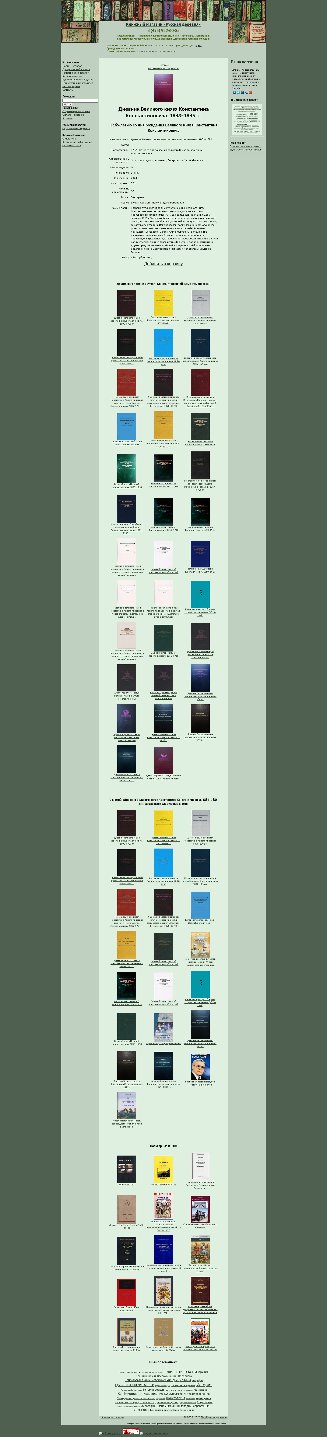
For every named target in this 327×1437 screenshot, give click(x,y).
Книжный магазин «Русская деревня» (163, 24)
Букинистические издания (245, 146)
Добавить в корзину (163, 264)
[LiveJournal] (246, 92)
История (164, 65)
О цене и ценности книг (76, 111)
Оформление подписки (76, 128)
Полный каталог (72, 66)
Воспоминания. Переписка (163, 68)
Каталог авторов (72, 76)
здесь (199, 45)
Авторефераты (71, 86)
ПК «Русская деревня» (214, 1417)
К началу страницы (112, 1417)
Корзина (67, 118)
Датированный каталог (76, 69)
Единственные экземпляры (246, 149)
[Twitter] (238, 92)
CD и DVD (67, 90)
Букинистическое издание (77, 79)
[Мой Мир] (242, 92)
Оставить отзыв (71, 145)
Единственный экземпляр (77, 83)
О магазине (69, 138)
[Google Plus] (250, 92)
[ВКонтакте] (234, 92)
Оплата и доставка (73, 115)
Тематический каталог (75, 73)
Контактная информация (77, 142)
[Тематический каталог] (247, 134)
